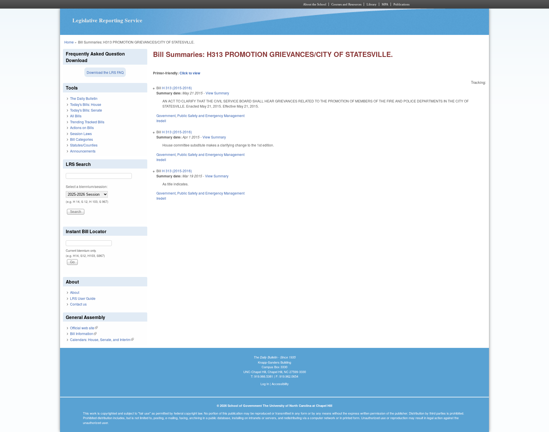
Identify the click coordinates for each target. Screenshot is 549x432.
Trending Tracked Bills (87, 121)
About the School (314, 4)
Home (69, 41)
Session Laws (81, 133)
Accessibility (280, 383)
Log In (264, 383)
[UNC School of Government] (198, 4)
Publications (401, 4)
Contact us (78, 304)
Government (166, 115)
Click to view (190, 73)
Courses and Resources (346, 4)
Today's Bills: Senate (86, 110)
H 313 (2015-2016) (177, 87)
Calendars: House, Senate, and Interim (102, 339)
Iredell (161, 120)
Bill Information (83, 333)
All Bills (75, 115)
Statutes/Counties (84, 144)
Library (372, 4)
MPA (385, 4)
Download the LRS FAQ (105, 72)
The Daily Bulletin (84, 98)
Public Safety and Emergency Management (210, 115)
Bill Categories (81, 139)
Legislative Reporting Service (107, 20)
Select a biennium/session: (87, 186)
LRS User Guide (83, 298)
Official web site (84, 327)
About (74, 292)
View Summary (217, 92)
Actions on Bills (82, 127)
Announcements (83, 150)
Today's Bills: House (85, 104)
